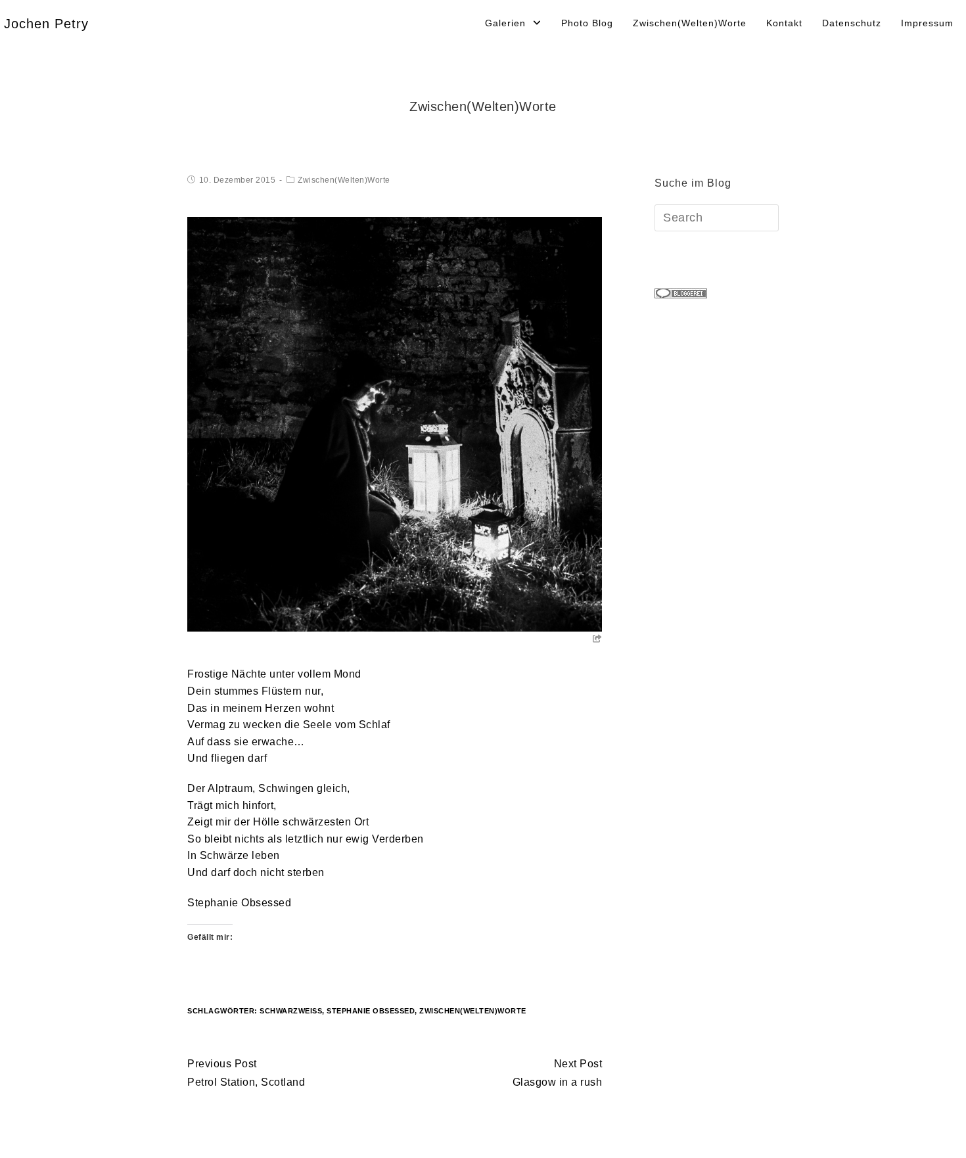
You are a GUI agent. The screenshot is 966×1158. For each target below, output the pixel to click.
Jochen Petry (46, 23)
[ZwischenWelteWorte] (394, 423)
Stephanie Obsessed (239, 902)
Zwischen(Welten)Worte (344, 180)
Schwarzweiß (291, 1011)
